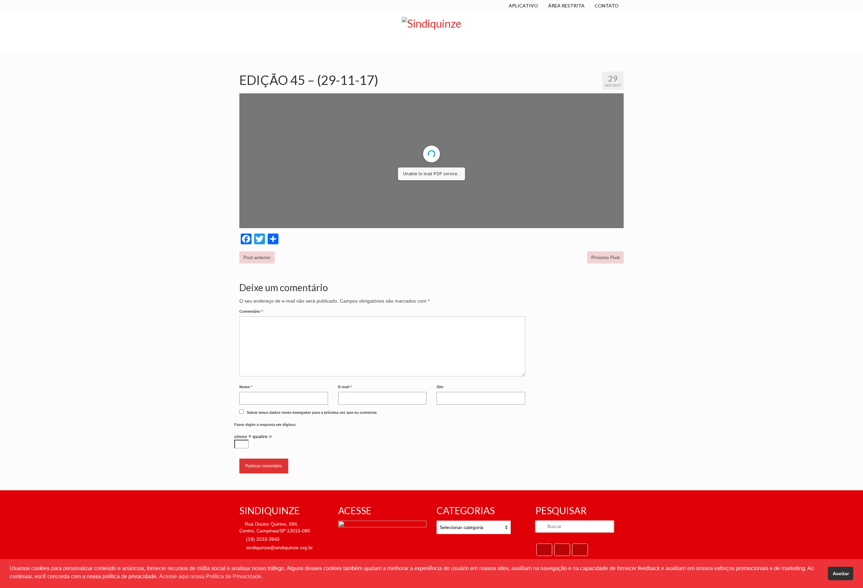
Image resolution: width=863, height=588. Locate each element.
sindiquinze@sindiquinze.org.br (279, 547)
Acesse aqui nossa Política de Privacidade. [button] (211, 576)
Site (440, 387)
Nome (245, 387)
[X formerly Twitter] (562, 550)
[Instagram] (580, 550)
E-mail (345, 387)
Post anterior (257, 257)
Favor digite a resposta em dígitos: (265, 425)
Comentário (251, 311)
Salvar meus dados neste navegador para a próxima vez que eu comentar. (312, 412)
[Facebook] (544, 550)
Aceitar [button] (841, 573)
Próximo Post (605, 257)
